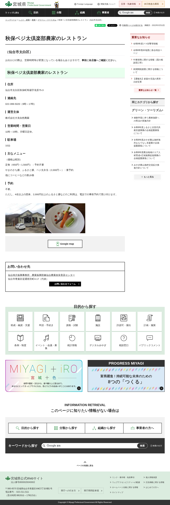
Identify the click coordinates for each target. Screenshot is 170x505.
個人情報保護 (151, 477)
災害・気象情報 (128, 4)
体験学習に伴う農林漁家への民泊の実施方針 (146, 119)
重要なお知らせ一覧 (148, 90)
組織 (82, 12)
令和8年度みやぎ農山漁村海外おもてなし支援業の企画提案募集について (147, 143)
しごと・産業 (24, 20)
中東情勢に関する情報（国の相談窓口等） (148, 61)
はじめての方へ (152, 487)
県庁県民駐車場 (91, 490)
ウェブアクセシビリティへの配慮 (126, 482)
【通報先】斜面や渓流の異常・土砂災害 (148, 80)
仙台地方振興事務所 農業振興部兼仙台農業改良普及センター (41, 275)
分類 (59, 12)
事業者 (105, 12)
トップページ (10, 20)
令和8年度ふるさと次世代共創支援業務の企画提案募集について (147, 130)
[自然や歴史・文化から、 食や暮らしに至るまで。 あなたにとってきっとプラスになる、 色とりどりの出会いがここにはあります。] (44, 384)
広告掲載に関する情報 (155, 482)
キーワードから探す (23, 445)
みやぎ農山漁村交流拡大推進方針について (146, 166)
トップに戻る (13, 13)
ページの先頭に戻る (85, 465)
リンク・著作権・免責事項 (123, 477)
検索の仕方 (160, 13)
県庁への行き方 (68, 490)
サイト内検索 (120, 13)
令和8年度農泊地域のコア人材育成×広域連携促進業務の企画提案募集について (147, 155)
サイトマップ (117, 492)
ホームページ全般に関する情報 (125, 487)
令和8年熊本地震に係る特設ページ (147, 51)
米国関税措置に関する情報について (148, 70)
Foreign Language (85, 4)
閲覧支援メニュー (108, 4)
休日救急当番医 (151, 4)
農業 (34, 20)
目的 (35, 12)
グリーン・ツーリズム (47, 20)
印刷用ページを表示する (132, 25)
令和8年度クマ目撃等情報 (145, 44)
